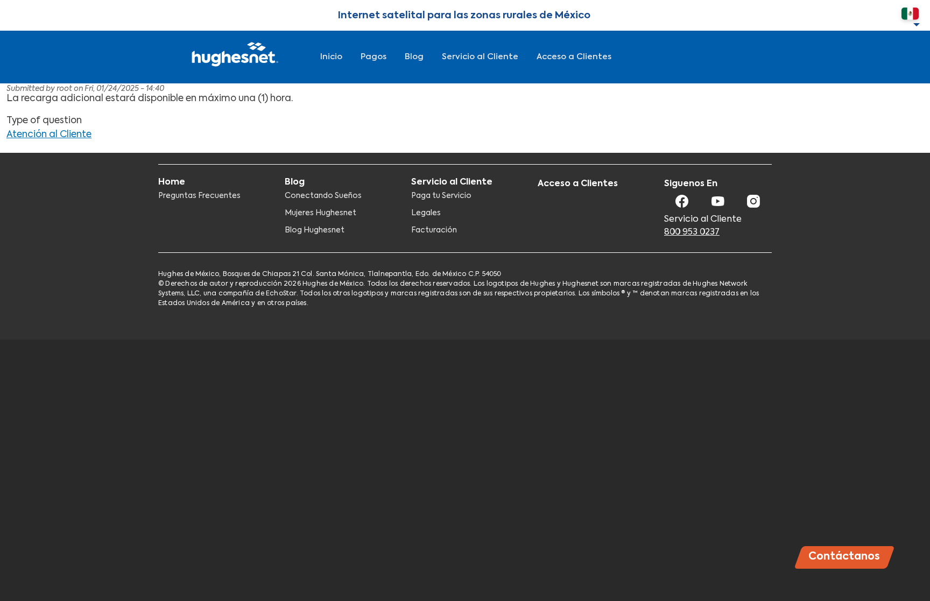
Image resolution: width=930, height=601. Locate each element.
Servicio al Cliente (480, 57)
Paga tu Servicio (441, 196)
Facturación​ (434, 230)
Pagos (373, 57)
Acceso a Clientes (574, 57)
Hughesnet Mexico (233, 57)
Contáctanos (844, 556)
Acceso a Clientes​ (578, 184)
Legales (426, 213)
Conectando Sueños (323, 196)
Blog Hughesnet (314, 230)
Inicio (331, 57)
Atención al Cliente (48, 134)
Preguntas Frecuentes (199, 196)
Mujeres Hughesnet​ (320, 213)
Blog (414, 57)
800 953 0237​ (692, 232)
